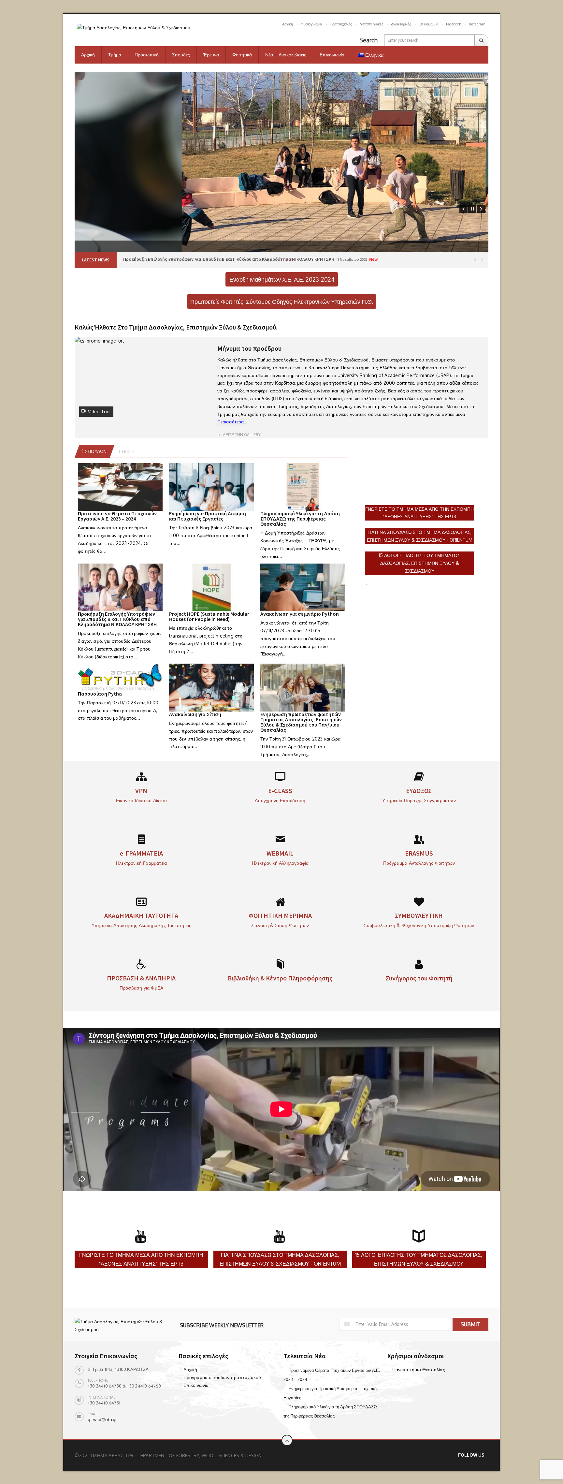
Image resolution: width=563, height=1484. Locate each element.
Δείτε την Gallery (241, 434)
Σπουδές (181, 54)
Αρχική (287, 24)
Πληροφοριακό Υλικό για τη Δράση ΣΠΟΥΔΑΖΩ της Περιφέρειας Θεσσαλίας (300, 518)
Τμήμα (114, 54)
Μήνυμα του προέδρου (249, 348)
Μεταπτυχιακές (371, 24)
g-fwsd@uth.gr (102, 1419)
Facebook (453, 24)
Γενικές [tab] (125, 451)
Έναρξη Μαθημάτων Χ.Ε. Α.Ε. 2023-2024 (282, 279)
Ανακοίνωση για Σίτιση (195, 714)
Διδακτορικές (401, 24)
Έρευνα (211, 54)
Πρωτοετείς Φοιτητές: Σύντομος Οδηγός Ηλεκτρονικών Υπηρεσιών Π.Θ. (281, 301)
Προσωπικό (147, 54)
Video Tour (99, 411)
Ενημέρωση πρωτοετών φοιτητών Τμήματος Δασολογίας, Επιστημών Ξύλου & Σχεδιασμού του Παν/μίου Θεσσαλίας (301, 722)
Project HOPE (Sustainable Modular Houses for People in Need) (209, 616)
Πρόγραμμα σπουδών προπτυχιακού (222, 1377)
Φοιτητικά (242, 54)
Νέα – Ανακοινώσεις (285, 54)
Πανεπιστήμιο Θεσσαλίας (418, 1369)
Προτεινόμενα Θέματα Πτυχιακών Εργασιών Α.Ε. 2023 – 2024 (117, 516)
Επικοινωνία (428, 24)
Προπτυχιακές (341, 24)
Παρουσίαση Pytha (100, 693)
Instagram (477, 24)
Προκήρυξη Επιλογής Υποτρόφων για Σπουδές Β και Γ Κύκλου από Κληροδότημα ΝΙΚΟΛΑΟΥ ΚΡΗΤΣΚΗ (117, 618)
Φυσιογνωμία (311, 24)
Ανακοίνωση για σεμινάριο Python (299, 613)
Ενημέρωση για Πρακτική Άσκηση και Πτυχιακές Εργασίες (207, 516)
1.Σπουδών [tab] (94, 451)
